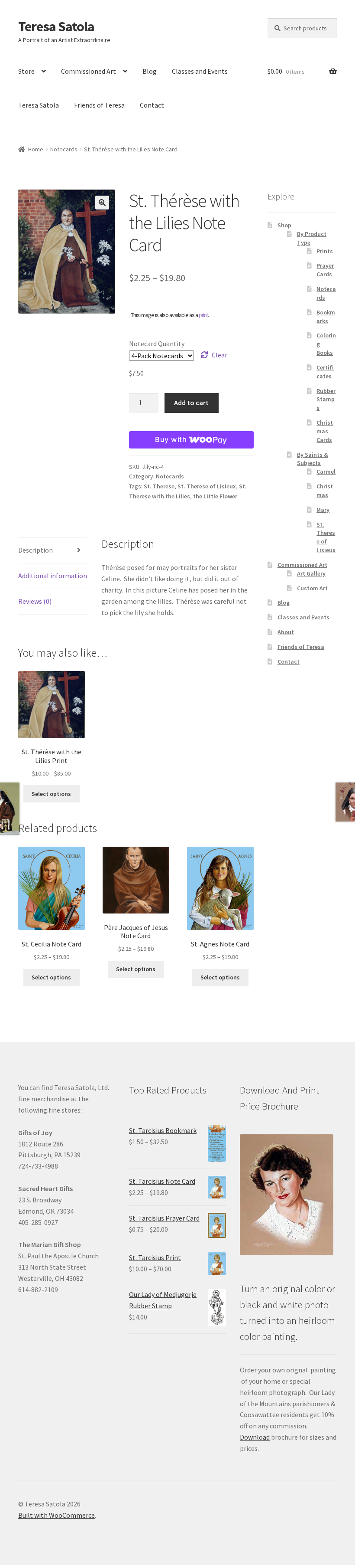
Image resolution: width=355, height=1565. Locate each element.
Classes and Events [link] (200, 71)
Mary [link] (322, 510)
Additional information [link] (52, 575)
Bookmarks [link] (325, 316)
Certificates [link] (325, 371)
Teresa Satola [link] (56, 26)
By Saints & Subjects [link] (312, 459)
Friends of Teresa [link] (99, 105)
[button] (102, 203)
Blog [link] (149, 71)
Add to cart (191, 402)
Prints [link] (324, 251)
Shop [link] (284, 225)
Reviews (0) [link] (35, 601)
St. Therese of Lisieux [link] (207, 486)
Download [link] (255, 1437)
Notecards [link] (63, 149)
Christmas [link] (324, 490)
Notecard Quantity (156, 343)
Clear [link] (219, 354)
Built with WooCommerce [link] (56, 1515)
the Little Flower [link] (215, 496)
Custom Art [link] (312, 588)
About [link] (286, 632)
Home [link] (35, 149)
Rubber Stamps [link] (326, 399)
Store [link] (26, 71)
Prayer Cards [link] (325, 270)
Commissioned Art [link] (88, 71)
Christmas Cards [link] (324, 431)
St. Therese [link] (159, 486)
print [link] (203, 315)
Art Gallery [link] (311, 573)
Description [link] (35, 550)
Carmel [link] (326, 471)
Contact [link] (152, 105)
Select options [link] (51, 794)
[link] (51, 724)
